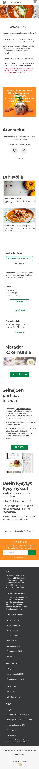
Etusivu (8, 531)
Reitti (19, 302)
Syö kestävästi (12, 735)
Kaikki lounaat (12, 730)
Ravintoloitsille (19, 263)
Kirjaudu (20, 332)
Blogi (8, 709)
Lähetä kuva (19, 158)
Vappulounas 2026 (14, 651)
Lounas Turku (12, 630)
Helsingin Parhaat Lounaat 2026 (19, 720)
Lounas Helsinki (12, 620)
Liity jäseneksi (12, 669)
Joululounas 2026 (13, 646)
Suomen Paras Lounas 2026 (17, 714)
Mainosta (10, 692)
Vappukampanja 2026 (15, 679)
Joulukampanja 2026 (14, 674)
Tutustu (19, 447)
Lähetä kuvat (19, 374)
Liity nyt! (21, 327)
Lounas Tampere (13, 625)
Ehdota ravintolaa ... (14, 609)
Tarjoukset (10, 656)
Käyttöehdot (19, 754)
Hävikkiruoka (11, 641)
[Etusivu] (4, 2)
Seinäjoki (19, 310)
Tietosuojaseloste (21, 557)
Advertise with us (13, 697)
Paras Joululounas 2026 (16, 725)
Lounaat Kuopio (13, 635)
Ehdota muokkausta (19, 259)
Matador (30, 531)
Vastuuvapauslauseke (19, 761)
